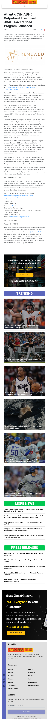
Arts (29, 679)
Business (11, 676)
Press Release (33, 685)
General (10, 669)
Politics (10, 673)
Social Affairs (13, 688)
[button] (41, 30)
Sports (10, 682)
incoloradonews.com (22, 718)
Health (30, 669)
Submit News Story (24, 275)
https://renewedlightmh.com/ (19, 217)
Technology (12, 685)
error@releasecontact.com (35, 232)
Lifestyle (31, 673)
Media (30, 676)
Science (10, 679)
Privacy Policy (20, 716)
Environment (33, 682)
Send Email (12, 206)
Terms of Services (31, 716)
